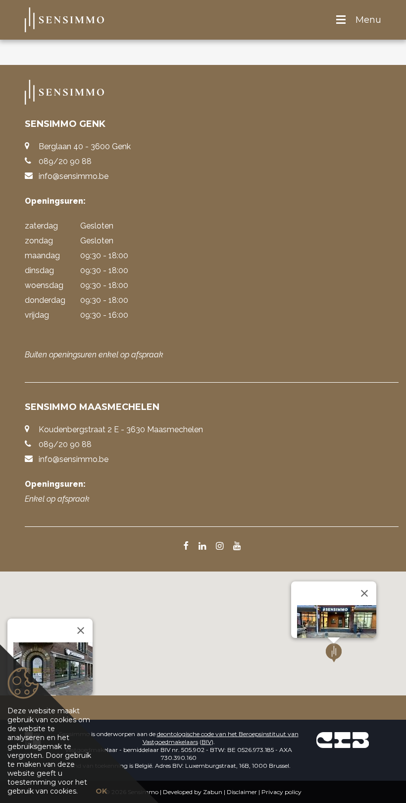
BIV (206, 742)
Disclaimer (242, 792)
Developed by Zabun (192, 792)
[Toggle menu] (341, 20)
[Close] (81, 630)
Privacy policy (281, 792)
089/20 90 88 (65, 161)
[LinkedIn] (202, 547)
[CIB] (342, 739)
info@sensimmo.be (73, 176)
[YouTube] (237, 547)
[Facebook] (186, 547)
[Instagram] (219, 547)
